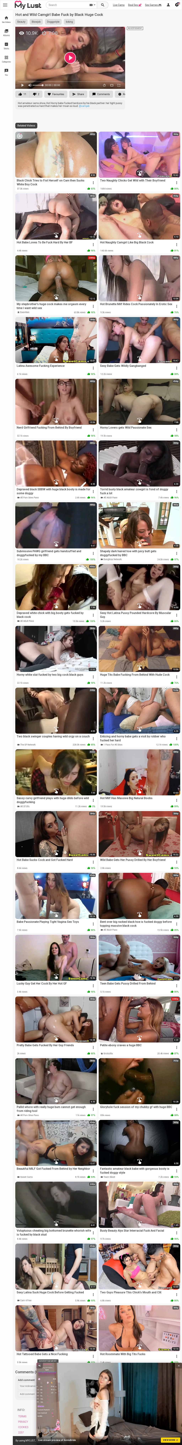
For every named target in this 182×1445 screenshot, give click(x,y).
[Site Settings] (176, 5)
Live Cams (119, 5)
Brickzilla (108, 1053)
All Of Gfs (25, 806)
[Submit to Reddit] (111, 31)
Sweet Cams (26, 1177)
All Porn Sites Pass (29, 497)
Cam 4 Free (25, 1300)
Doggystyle (53, 21)
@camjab (84, 106)
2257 (21, 1432)
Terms (22, 1416)
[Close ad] (179, 1365)
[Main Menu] (5, 5)
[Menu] (168, 5)
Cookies (23, 1427)
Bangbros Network (113, 559)
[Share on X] (119, 31)
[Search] (102, 5)
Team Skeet (109, 1177)
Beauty (21, 21)
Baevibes (24, 312)
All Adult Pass (110, 497)
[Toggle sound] (39, 1365)
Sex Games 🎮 (153, 5)
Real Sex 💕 (134, 5)
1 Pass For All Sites (113, 744)
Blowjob (36, 21)
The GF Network (28, 744)
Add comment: (26, 1380)
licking (69, 21)
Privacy (23, 1421)
